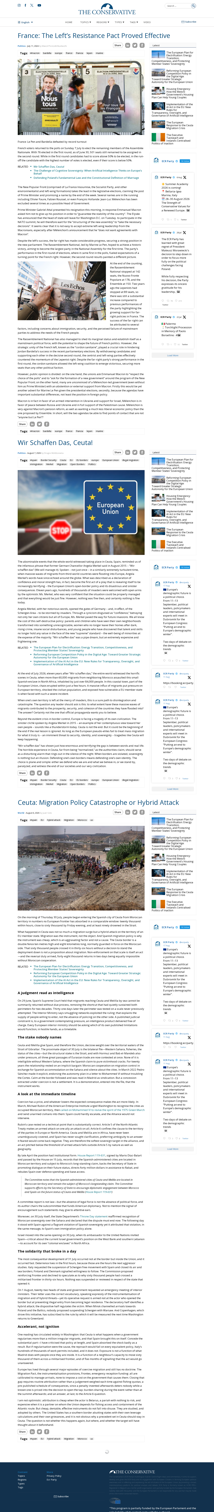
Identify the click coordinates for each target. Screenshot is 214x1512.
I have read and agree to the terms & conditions (108, 780)
